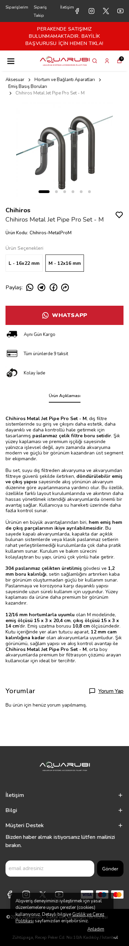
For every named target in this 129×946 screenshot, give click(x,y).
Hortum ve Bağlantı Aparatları (64, 80)
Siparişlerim (17, 7)
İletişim (67, 7)
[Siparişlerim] (107, 61)
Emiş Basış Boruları (27, 86)
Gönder (110, 869)
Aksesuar (15, 80)
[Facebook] (10, 894)
